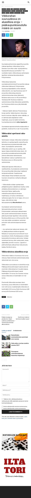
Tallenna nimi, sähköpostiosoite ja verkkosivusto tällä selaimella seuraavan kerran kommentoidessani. (15, 401)
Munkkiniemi (17, 12)
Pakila (22, 12)
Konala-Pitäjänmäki (6, 11)
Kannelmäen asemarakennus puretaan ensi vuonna (19, 337)
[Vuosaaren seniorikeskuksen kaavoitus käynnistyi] (6, 353)
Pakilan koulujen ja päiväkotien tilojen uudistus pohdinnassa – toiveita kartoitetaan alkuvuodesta (8, 320)
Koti (3, 6)
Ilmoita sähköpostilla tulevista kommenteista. (15, 406)
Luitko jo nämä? (7, 330)
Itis (11, 9)
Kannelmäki (22, 9)
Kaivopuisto (16, 9)
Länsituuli (25, 11)
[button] (3, 2)
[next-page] (5, 360)
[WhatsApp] (11, 35)
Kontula (13, 11)
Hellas (8, 9)
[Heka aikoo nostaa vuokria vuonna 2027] (6, 345)
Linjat (3, 12)
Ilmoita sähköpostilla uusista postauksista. (14, 408)
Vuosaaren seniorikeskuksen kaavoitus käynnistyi (17, 353)
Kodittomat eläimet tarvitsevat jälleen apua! (22, 318)
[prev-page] (3, 360)
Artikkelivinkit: (17, 330)
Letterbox (7, 31)
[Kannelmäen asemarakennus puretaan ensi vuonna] (6, 337)
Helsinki (4, 9)
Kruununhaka (19, 11)
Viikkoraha (9, 297)
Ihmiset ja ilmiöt (9, 6)
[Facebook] (3, 35)
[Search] (28, 2)
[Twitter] (7, 35)
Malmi (7, 12)
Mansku (11, 12)
